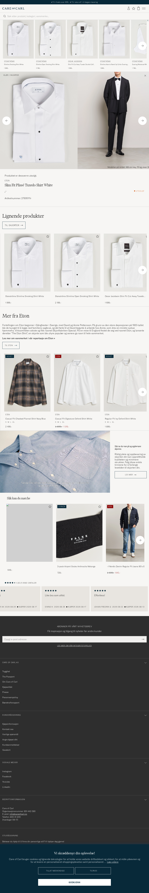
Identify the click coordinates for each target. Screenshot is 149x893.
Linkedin (6, 787)
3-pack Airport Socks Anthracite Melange (76, 566)
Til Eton (9, 345)
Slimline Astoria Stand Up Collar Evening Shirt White (113, 65)
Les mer (129, 475)
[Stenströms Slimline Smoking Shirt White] (27, 293)
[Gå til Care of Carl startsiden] (13, 8)
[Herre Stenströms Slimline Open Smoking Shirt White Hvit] (50, 39)
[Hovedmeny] (144, 8)
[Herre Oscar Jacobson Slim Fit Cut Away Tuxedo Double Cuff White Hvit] (82, 39)
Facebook (6, 776)
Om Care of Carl (9, 681)
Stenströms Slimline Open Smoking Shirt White (77, 296)
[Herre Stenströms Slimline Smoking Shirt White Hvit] (18, 39)
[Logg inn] (129, 8)
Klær (5, 75)
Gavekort (6, 750)
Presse (5, 692)
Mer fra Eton (15, 316)
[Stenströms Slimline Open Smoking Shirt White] (77, 293)
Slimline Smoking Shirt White (13, 64)
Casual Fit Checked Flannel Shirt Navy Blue (25, 418)
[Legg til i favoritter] (47, 237)
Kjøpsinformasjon (10, 724)
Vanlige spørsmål (10, 734)
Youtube (6, 781)
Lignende (23, 216)
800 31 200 (15, 817)
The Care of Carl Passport (74, 2)
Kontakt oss (7, 729)
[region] (74, 598)
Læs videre (112, 862)
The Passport (8, 676)
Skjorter (14, 75)
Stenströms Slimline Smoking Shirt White (24, 296)
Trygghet (6, 671)
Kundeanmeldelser (10, 745)
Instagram (7, 771)
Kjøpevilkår (7, 687)
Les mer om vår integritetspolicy (74, 646)
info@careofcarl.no (18, 814)
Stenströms (9, 61)
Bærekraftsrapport (10, 702)
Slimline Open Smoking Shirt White (47, 64)
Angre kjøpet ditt (9, 739)
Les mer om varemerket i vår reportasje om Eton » (28, 338)
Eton (7, 181)
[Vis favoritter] (133, 8)
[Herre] (29, 533)
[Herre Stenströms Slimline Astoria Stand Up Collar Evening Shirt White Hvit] (114, 39)
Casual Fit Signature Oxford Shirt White (73, 418)
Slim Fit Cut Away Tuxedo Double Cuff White (80, 65)
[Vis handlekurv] (138, 8)
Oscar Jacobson (75, 61)
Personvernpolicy (10, 697)
